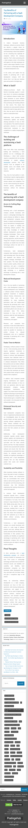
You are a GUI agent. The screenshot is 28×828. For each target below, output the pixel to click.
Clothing (7, 731)
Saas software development (11, 622)
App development (9, 718)
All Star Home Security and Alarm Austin (13, 710)
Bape (20, 721)
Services (18, 759)
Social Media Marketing (10, 762)
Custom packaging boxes (10, 738)
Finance (13, 745)
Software (20, 762)
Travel (18, 769)
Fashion (6, 745)
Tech (6, 769)
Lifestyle (13, 752)
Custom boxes (14, 731)
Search (20, 683)
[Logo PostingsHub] (14, 820)
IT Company (7, 615)
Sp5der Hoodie (8, 766)
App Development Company (11, 721)
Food (18, 745)
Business (7, 728)
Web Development (9, 780)
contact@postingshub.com (17, 813)
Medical (6, 756)
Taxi (14, 766)
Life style (19, 752)
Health (6, 749)
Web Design (14, 773)
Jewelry (6, 752)
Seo (12, 759)
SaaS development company (11, 618)
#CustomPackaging (9, 695)
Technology (8, 610)
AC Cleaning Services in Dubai (11, 702)
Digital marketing (9, 742)
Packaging (7, 759)
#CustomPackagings (9, 699)
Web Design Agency (9, 776)
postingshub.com (10, 794)
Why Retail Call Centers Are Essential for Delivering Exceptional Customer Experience (13, 652)
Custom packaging (9, 735)
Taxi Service (20, 766)
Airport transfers (9, 706)
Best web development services (12, 724)
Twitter (14, 800)
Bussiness (13, 728)
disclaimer (15, 810)
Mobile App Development (16, 756)
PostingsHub (6, 3)
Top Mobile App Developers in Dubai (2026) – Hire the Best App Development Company (13, 658)
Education (17, 742)
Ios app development (15, 749)
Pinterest (25, 800)
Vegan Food (7, 773)
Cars (19, 728)
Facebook (9, 800)
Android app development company (13, 714)
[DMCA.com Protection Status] (14, 806)
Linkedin (20, 800)
